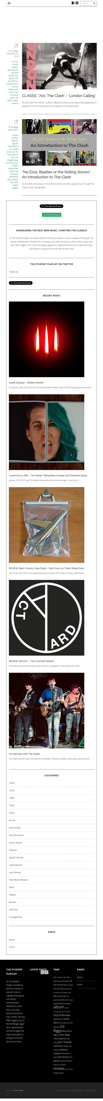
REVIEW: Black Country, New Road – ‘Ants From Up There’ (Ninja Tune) (46, 568)
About (11, 939)
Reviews (12, 902)
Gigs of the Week (61, 1034)
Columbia (63, 1023)
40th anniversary (60, 996)
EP (71, 1031)
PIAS (70, 1057)
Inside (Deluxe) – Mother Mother (26, 382)
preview (68, 1061)
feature (15, 154)
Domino (56, 1027)
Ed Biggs (14, 51)
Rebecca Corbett (59, 1065)
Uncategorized (15, 917)
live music (64, 1046)
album (58, 1006)
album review (65, 1011)
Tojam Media (18, 1090)
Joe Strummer (12, 84)
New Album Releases (18, 879)
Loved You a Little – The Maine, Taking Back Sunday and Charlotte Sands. (48, 475)
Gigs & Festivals (16, 857)
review (58, 1068)
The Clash (14, 182)
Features (14, 140)
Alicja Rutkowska (61, 1015)
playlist (56, 1060)
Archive (12, 820)
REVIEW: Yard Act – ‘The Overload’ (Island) (31, 661)
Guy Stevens (13, 81)
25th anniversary (62, 989)
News (11, 887)
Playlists (12, 894)
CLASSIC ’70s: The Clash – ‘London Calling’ (58, 95)
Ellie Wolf (66, 1031)
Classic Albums (15, 842)
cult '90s (70, 1023)
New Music (66, 1053)
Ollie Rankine (63, 1056)
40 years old (66, 992)
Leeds (56, 1045)
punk (12, 97)
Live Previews (15, 872)
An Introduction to (13, 146)
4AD (54, 977)
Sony (65, 1069)
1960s (11, 783)
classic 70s (13, 78)
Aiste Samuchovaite (61, 1003)
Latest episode (15, 865)
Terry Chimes (12, 179)
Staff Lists (13, 909)
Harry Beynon (59, 1038)
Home (11, 947)
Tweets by (13, 271)
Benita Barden (58, 1019)
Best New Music (16, 835)
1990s (11, 805)
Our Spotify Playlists (51, 214)
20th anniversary (60, 985)
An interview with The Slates (24, 754)
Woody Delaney (58, 1073)
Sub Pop (70, 1069)
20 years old (67, 981)
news (55, 1057)
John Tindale (64, 1042)
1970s (15, 61)
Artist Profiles (15, 827)
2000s (11, 812)
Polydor (62, 1061)
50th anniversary (67, 1000)
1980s (11, 798)
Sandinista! (13, 177)
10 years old (61, 977)
